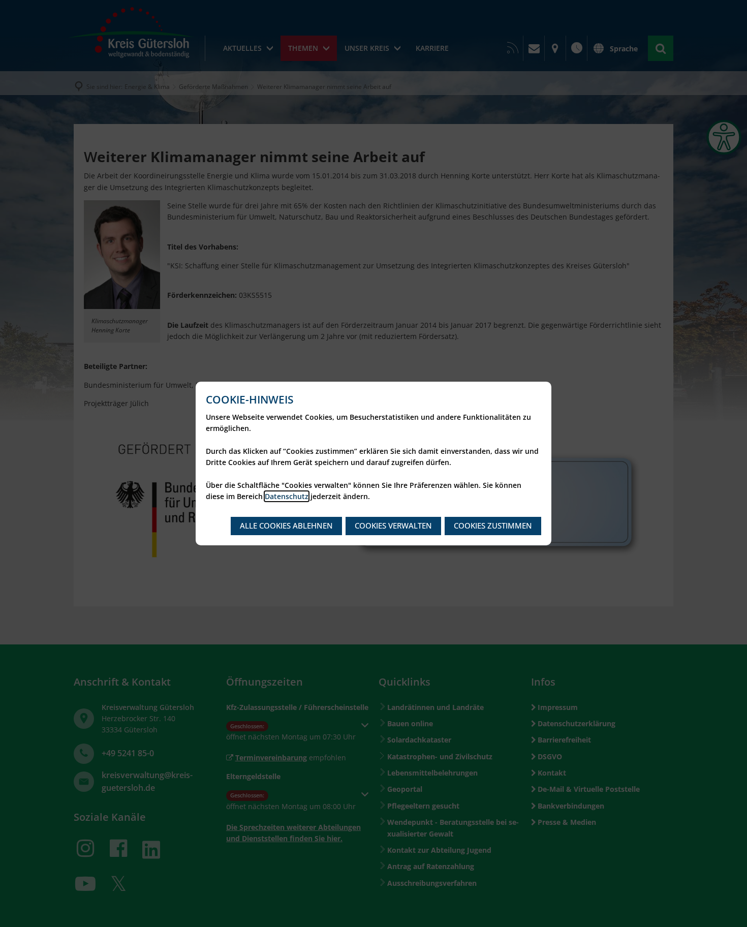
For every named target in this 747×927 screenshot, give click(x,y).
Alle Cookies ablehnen (286, 525)
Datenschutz (286, 496)
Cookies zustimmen (493, 525)
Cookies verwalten (393, 525)
